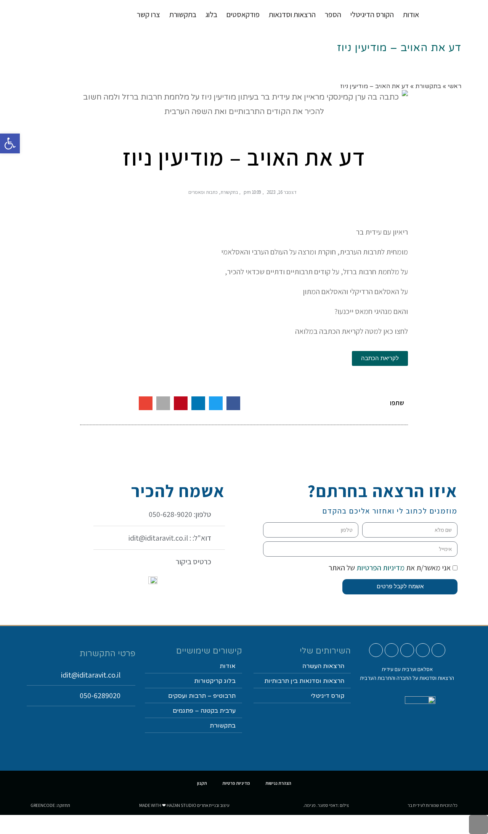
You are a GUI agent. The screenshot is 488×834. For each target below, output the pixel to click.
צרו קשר (148, 14)
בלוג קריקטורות (215, 681)
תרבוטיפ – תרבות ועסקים (202, 696)
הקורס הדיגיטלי (372, 14)
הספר (333, 14)
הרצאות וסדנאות (292, 14)
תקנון (202, 783)
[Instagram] (423, 650)
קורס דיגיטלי (327, 696)
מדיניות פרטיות (236, 783)
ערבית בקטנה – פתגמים (204, 711)
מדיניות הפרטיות (380, 568)
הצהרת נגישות (278, 783)
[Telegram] (376, 650)
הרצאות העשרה (323, 666)
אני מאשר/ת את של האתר (390, 568)
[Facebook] (407, 650)
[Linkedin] (391, 650)
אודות (411, 14)
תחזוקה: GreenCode (50, 805)
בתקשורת (229, 192)
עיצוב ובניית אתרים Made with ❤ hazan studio (184, 805)
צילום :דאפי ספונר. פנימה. (326, 805)
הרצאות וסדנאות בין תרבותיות (304, 681)
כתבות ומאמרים (203, 192)
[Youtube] (438, 650)
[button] (233, 403)
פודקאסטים (243, 14)
